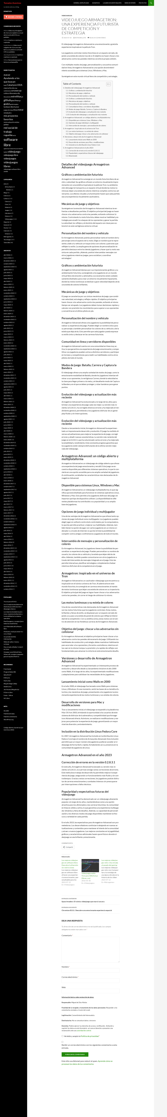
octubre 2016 (8, 522)
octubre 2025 (8, 264)
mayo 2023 (7, 334)
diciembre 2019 (9, 442)
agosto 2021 (8, 387)
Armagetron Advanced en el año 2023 (79, 148)
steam (12, 148)
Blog (5, 193)
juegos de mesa (8, 110)
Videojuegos (67, 15)
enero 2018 (7, 481)
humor (16, 107)
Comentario (67, 935)
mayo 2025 (7, 278)
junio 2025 (7, 275)
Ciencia (6, 196)
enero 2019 (7, 457)
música (6, 122)
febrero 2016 (8, 542)
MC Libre (7, 698)
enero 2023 (7, 343)
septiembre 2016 (9, 525)
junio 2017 (7, 498)
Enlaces (7, 234)
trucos (16, 148)
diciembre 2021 (9, 375)
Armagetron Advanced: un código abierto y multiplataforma (87, 117)
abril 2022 (7, 363)
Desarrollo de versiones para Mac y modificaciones (86, 142)
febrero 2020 (8, 437)
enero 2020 (7, 440)
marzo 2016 (7, 539)
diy (19, 93)
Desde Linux (7, 686)
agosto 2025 (8, 270)
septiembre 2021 (9, 384)
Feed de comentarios (10, 717)
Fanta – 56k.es (8, 695)
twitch (6, 152)
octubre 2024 (8, 296)
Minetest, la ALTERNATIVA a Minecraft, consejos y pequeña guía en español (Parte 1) (13, 654)
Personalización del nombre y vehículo (82, 96)
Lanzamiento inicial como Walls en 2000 (83, 140)
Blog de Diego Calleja (10, 684)
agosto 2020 (8, 419)
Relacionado (73, 156)
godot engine (14, 104)
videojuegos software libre (12, 169)
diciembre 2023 (9, 316)
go (20, 100)
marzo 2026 (7, 258)
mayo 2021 (7, 393)
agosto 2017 (8, 492)
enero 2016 (7, 545)
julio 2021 (7, 390)
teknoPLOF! (7, 675)
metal (20, 109)
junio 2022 (7, 357)
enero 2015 (7, 580)
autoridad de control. (84, 1031)
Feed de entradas (9, 714)
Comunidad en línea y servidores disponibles (84, 107)
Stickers (8, 190)
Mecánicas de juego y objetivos (79, 93)
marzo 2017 (7, 507)
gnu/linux (15, 100)
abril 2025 (7, 281)
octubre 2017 (8, 486)
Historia (7, 207)
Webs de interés (130, 3)
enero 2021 (7, 404)
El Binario (7, 678)
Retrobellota (80, 38)
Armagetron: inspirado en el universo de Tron (82, 128)
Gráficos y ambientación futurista (80, 90)
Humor (6, 228)
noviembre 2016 (9, 519)
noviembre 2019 (9, 445)
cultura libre (8, 93)
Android (7, 75)
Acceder (6, 711)
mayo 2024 (7, 305)
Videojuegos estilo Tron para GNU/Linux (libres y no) (90, 875)
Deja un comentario (98, 38)
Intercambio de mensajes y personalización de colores (87, 126)
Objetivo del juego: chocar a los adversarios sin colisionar (88, 134)
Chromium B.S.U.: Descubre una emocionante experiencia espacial (87, 908)
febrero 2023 (8, 340)
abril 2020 (7, 431)
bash (5, 85)
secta (14, 135)
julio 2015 (7, 563)
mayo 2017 (7, 501)
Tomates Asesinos (12, 3)
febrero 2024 (8, 311)
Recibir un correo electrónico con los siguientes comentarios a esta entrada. (89, 1046)
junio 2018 (7, 472)
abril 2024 (7, 308)
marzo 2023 (7, 337)
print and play (15, 122)
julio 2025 (7, 272)
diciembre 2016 (9, 516)
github (7, 100)
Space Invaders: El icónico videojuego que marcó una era (83, 900)
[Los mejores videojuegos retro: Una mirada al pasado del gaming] (111, 871)
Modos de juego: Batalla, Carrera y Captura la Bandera (88, 109)
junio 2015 (7, 566)
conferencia (7, 91)
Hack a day (7, 681)
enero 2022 (7, 372)
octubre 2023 (8, 322)
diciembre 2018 (9, 460)
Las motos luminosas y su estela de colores (84, 131)
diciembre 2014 (9, 583)
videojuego (14, 151)
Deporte (6, 222)
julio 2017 (7, 495)
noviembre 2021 (9, 378)
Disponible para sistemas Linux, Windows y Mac (85, 120)
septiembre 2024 (9, 299)
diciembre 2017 (9, 483)
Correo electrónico (70, 977)
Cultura (6, 198)
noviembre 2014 (9, 586)
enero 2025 (7, 290)
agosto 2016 (8, 527)
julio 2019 (7, 451)
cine (16, 88)
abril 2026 (7, 255)
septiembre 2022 (9, 349)
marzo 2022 (7, 366)
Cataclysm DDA (14, 85)
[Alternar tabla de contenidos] (107, 84)
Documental (7, 97)
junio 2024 (7, 302)
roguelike (8, 135)
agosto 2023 (8, 325)
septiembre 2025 (9, 267)
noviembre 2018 (9, 463)
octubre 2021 (8, 381)
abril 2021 (7, 396)
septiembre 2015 (9, 557)
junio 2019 (7, 454)
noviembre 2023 (9, 319)
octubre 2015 (8, 554)
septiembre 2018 (9, 469)
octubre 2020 (8, 413)
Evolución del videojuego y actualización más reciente (87, 112)
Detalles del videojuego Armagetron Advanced (82, 88)
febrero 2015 (8, 577)
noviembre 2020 (9, 410)
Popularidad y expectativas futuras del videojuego (86, 153)
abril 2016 (7, 536)
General (6, 225)
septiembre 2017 (9, 489)
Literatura (8, 213)
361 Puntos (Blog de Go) (11, 689)
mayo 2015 (7, 568)
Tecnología (7, 239)
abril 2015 (7, 571)
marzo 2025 (7, 284)
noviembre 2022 (9, 346)
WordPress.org (8, 719)
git (22, 97)
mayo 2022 (7, 360)
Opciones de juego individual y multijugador (84, 123)
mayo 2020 (7, 428)
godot (7, 103)
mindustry (7, 113)
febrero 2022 (8, 369)
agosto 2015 (8, 560)
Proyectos (143, 3)
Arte (5, 184)
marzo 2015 (7, 574)
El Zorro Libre (8, 692)
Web (64, 987)
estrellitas (16, 96)
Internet (6, 231)
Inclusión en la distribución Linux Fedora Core (84, 145)
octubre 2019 (8, 448)
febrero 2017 (8, 510)
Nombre (66, 967)
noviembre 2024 (9, 293)
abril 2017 (7, 504)
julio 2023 (7, 328)
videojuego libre (11, 155)
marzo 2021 (7, 398)
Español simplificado (81, 3)
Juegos (7, 210)
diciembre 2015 (9, 548)
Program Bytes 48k (10, 672)
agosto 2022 (8, 352)
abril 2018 (7, 475)
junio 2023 (7, 331)
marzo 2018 (7, 478)
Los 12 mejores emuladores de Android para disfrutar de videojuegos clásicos (13, 607)
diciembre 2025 (9, 261)
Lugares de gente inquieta (112, 3)
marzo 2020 (7, 434)
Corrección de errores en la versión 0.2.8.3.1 (84, 151)
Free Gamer (7, 669)
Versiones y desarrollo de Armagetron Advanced (83, 137)
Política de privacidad (90, 1036)
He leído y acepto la (82, 1036)
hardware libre (9, 107)
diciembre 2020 (9, 407)
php (9, 122)
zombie (6, 171)
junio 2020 (7, 425)
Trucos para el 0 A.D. (10, 601)
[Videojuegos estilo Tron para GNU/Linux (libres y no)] (90, 865)
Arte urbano (9, 187)
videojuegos (10, 158)
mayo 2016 (7, 533)
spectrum (7, 148)
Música (7, 216)
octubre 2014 (8, 589)
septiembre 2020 (9, 416)
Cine (6, 204)
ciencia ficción (9, 88)
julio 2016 (7, 530)
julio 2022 (7, 355)
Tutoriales (7, 242)
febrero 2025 (8, 287)
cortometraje (16, 91)
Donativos (96, 3)
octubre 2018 (8, 466)
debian (15, 93)
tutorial (20, 148)
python (6, 125)
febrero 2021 (8, 401)
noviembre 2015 (9, 551)
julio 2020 (7, 422)
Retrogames (7, 237)
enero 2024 (7, 313)
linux (15, 110)
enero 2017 (7, 513)
